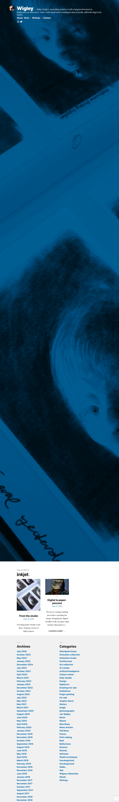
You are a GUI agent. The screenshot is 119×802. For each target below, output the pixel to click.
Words (63, 777)
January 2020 (23, 730)
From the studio (28, 615)
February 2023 (24, 681)
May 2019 (21, 754)
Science (63, 747)
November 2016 (24, 800)
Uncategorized (67, 764)
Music (62, 717)
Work (26, 18)
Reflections (65, 744)
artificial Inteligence (69, 671)
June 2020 (22, 717)
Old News (64, 730)
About (20, 18)
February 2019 (24, 764)
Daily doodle (66, 678)
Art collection (66, 664)
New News (65, 724)
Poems (63, 734)
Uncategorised (67, 760)
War (61, 770)
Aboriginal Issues (68, 651)
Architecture (66, 661)
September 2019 (25, 744)
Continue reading (57, 631)
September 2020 (25, 711)
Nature (63, 721)
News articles (66, 727)
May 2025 (22, 658)
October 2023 (24, 671)
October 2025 (24, 654)
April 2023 (22, 674)
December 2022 (25, 688)
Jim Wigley (65, 714)
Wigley (25, 8)
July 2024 (22, 668)
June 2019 (22, 750)
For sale (63, 697)
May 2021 (21, 704)
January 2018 (23, 777)
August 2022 (23, 694)
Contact (47, 18)
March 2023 (23, 678)
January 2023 (23, 684)
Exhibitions (65, 691)
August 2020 (23, 714)
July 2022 (22, 697)
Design (63, 681)
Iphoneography (67, 711)
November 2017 (24, 783)
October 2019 (23, 740)
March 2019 (22, 760)
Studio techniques (68, 757)
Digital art (64, 684)
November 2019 (24, 737)
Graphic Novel (66, 701)
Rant (62, 740)
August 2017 (23, 793)
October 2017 (23, 787)
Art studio (64, 668)
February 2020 (24, 727)
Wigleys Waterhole (69, 773)
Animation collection (70, 654)
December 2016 (24, 797)
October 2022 (24, 691)
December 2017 (24, 780)
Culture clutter (67, 674)
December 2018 (24, 767)
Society (63, 750)
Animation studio (68, 658)
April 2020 (22, 724)
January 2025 (23, 661)
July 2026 (22, 651)
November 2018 (24, 770)
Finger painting (67, 694)
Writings (36, 18)
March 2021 (22, 707)
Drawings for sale (68, 688)
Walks (62, 767)
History (63, 704)
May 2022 (22, 701)
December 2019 (24, 734)
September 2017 (25, 790)
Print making (66, 737)
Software (64, 754)
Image (63, 707)
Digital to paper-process (57, 601)
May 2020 (22, 721)
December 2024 (25, 664)
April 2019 (22, 757)
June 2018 (22, 773)
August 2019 (23, 747)
